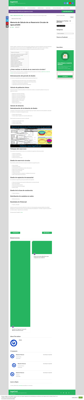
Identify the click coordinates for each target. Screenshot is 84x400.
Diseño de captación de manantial (16, 62)
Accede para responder (47, 354)
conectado (20, 385)
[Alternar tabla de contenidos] (26, 53)
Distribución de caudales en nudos (16, 65)
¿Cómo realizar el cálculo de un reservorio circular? (19, 54)
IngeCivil (14, 2)
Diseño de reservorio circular (15, 61)
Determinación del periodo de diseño (17, 55)
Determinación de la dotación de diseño (17, 59)
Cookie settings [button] (75, 397)
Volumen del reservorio (15, 60)
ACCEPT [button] (80, 397)
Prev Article (16, 232)
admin (12, 27)
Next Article (46, 232)
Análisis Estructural (16, 18)
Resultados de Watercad (15, 66)
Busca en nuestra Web (61, 15)
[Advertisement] (31, 37)
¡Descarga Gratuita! (67, 11)
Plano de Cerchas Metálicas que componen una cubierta (41, 257)
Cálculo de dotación (14, 57)
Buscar (72, 17)
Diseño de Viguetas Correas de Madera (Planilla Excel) (19, 329)
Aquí (22, 212)
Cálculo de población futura (15, 56)
